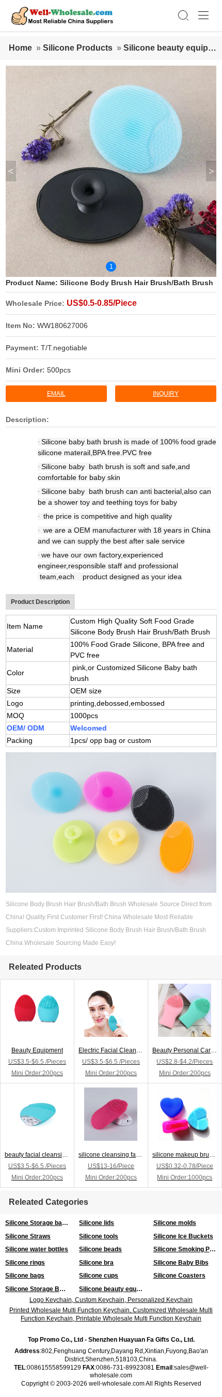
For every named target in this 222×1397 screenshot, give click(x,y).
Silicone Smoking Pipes (187, 1249)
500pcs (59, 370)
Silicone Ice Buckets (183, 1236)
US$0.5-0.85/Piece (102, 303)
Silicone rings (25, 1262)
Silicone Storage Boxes (39, 1289)
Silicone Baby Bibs (181, 1262)
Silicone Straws (28, 1236)
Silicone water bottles (36, 1249)
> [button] (211, 171)
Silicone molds (174, 1223)
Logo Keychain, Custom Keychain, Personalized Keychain (111, 1299)
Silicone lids (96, 1223)
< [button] (10, 171)
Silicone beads (100, 1249)
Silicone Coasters (179, 1275)
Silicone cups (98, 1275)
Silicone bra (96, 1262)
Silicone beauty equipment (113, 1289)
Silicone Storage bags (37, 1223)
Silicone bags (24, 1275)
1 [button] (111, 266)
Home (20, 47)
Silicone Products (78, 47)
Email (56, 393)
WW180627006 (62, 325)
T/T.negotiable (64, 348)
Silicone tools (98, 1236)
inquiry (166, 393)
